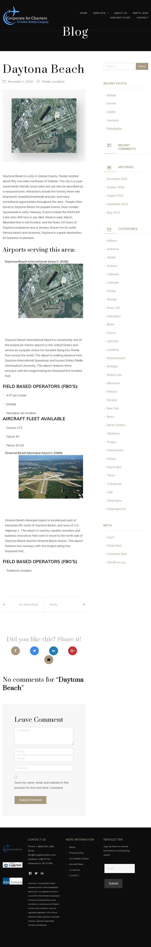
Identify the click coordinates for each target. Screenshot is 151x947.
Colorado (113, 282)
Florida (46, 81)
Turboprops (114, 484)
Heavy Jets (113, 307)
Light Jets (112, 341)
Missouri (112, 391)
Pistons (111, 458)
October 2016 (115, 187)
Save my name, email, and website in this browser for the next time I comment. (42, 785)
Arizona (112, 265)
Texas (111, 475)
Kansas (111, 333)
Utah (110, 492)
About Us (120, 13)
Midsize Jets (114, 375)
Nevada (112, 400)
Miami (53, 604)
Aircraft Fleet (120, 17)
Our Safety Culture (79, 858)
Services (99, 13)
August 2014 (115, 195)
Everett (111, 103)
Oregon (111, 442)
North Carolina (116, 425)
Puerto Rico (114, 467)
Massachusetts (116, 358)
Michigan (112, 366)
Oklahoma (113, 433)
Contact (142, 17)
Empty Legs (140, 13)
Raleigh (111, 95)
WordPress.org (116, 562)
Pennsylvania (115, 450)
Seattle (111, 112)
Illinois (110, 324)
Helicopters (114, 316)
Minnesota (113, 383)
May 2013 (113, 212)
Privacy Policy (76, 852)
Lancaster (113, 120)
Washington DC (116, 509)
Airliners (112, 240)
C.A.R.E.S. (74, 875)
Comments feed (117, 554)
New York (113, 408)
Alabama (113, 249)
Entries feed (114, 545)
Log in (110, 537)
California (113, 274)
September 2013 (117, 204)
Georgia (112, 299)
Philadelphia (114, 128)
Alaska (111, 257)
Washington (114, 500)
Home (83, 13)
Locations (58, 81)
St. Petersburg (28, 604)
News (110, 416)
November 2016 (117, 179)
